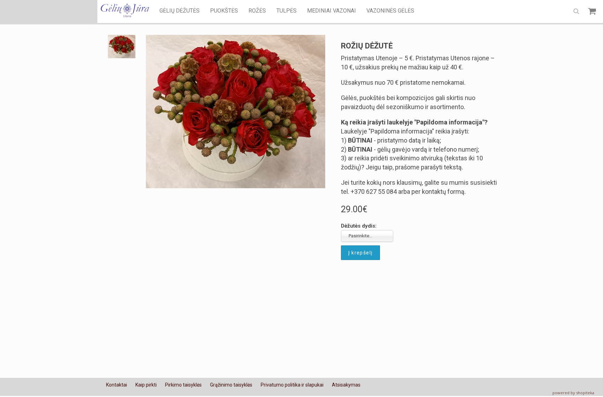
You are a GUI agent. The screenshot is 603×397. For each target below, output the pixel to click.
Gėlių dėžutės (179, 10)
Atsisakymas (346, 385)
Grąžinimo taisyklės (231, 385)
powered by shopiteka (573, 392)
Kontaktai (116, 385)
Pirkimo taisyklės (183, 385)
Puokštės (224, 10)
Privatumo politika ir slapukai (292, 385)
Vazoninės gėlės (390, 10)
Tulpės (286, 10)
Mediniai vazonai (331, 10)
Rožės (257, 10)
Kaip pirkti (146, 385)
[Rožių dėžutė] (235, 111)
